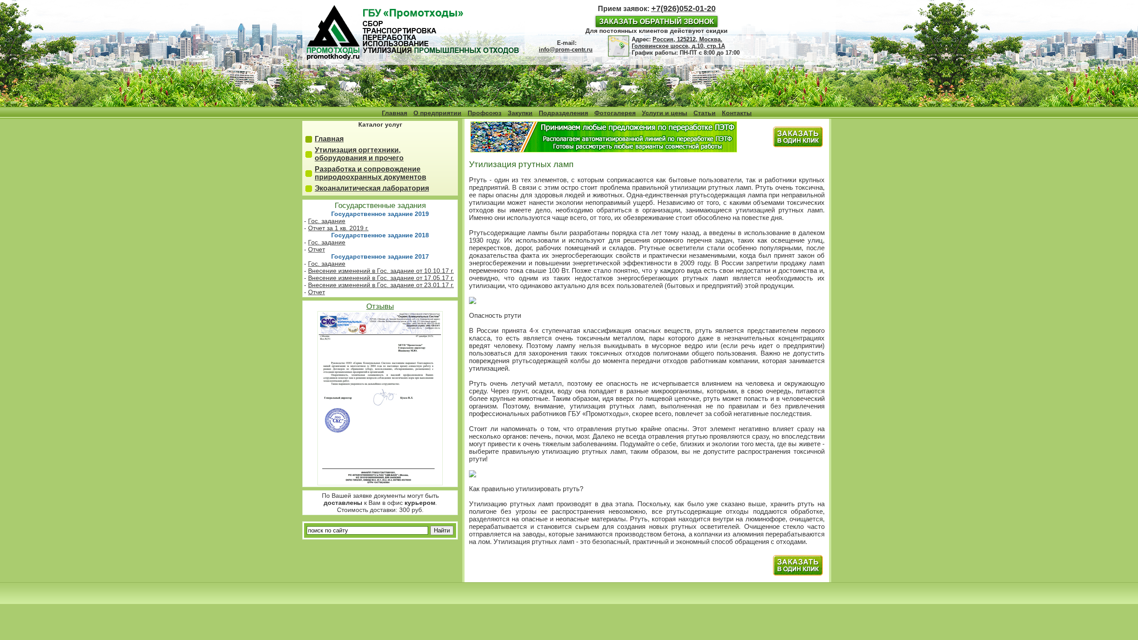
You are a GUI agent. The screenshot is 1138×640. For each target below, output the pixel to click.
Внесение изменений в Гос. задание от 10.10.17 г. (381, 270)
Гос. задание (326, 220)
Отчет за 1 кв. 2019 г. (338, 228)
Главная (394, 112)
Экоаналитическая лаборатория (372, 188)
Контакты (737, 112)
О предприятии (437, 112)
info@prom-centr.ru (566, 49)
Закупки (520, 112)
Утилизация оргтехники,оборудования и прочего (359, 154)
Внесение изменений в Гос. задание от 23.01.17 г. (381, 284)
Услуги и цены (664, 112)
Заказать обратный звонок (656, 21)
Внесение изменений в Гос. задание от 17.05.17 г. (381, 277)
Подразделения (563, 112)
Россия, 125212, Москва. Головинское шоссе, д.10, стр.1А (678, 42)
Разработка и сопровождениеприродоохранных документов (370, 173)
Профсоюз (484, 112)
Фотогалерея (615, 112)
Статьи (704, 112)
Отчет (316, 249)
